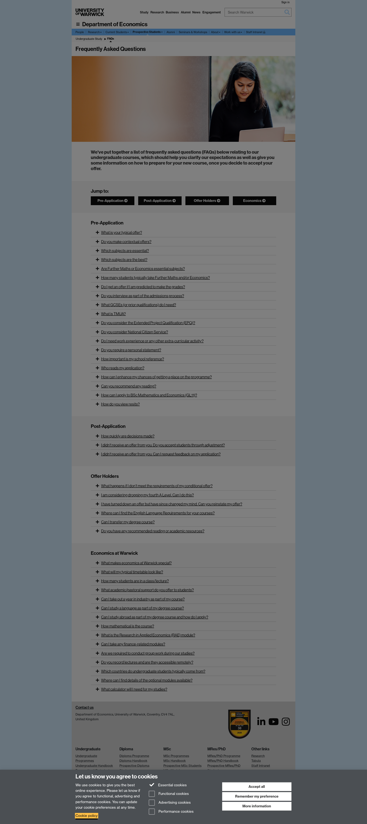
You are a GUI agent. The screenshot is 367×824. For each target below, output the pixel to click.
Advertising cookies (174, 802)
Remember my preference (256, 796)
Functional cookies (173, 793)
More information (256, 806)
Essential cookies (172, 785)
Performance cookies (176, 811)
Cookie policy (87, 815)
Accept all (256, 786)
